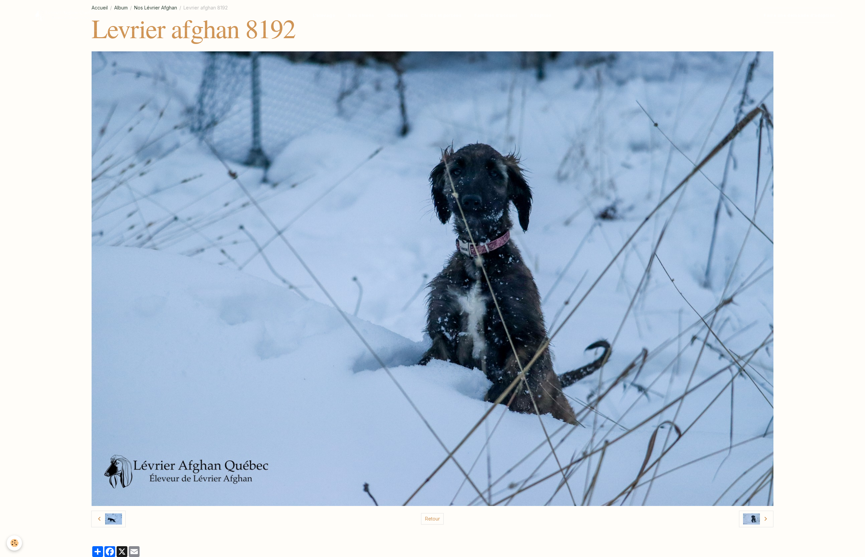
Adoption (540, 15)
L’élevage (324, 15)
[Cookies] (14, 543)
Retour (432, 519)
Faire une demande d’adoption (799, 15)
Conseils (397, 15)
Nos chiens (361, 15)
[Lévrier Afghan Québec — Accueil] (65, 15)
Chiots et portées (441, 15)
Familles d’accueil (495, 15)
